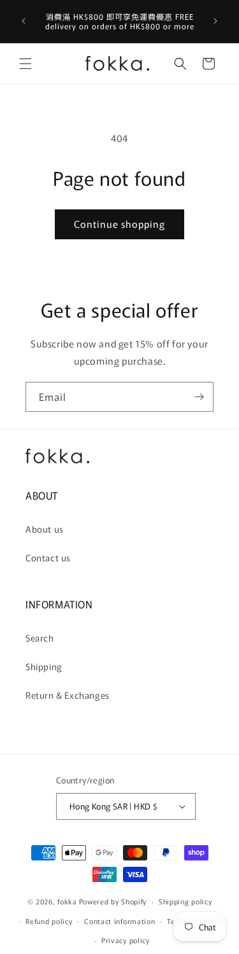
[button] (25, 64)
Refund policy (48, 921)
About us (44, 529)
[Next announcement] (215, 21)
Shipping (43, 666)
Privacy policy (125, 940)
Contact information (119, 921)
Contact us (48, 557)
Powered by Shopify (113, 901)
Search (39, 637)
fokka (67, 901)
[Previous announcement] (24, 21)
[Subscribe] (199, 397)
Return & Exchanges (67, 695)
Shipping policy (185, 901)
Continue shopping (119, 223)
